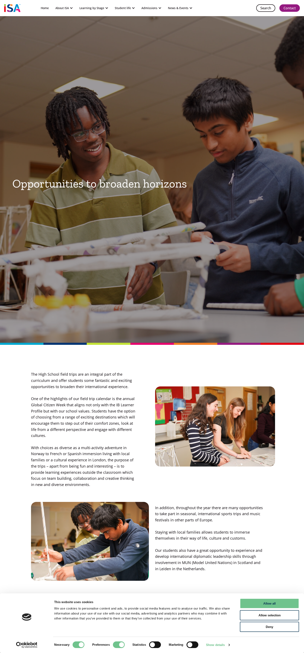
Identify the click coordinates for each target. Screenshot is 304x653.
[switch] (119, 644)
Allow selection (270, 615)
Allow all (269, 603)
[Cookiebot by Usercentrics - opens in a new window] (27, 645)
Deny (269, 627)
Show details (215, 645)
